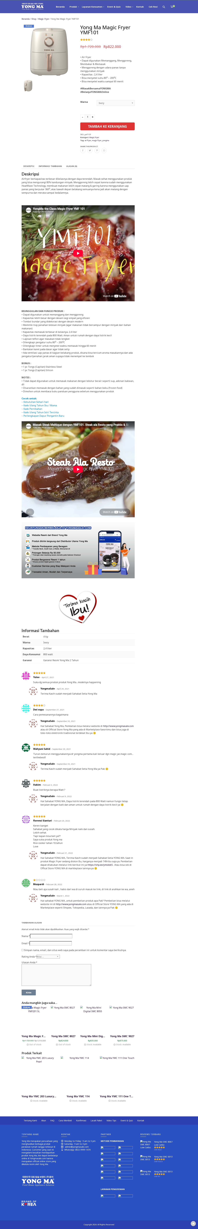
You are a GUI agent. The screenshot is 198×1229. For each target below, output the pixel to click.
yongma (105, 140)
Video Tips (111, 1120)
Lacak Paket (96, 1120)
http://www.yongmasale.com (118, 726)
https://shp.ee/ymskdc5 (100, 864)
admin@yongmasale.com (77, 1146)
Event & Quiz (114, 6)
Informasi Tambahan (50, 166)
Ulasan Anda (29, 962)
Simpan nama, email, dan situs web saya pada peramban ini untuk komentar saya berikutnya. (75, 950)
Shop (33, 18)
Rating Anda (29, 956)
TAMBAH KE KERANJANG (107, 126)
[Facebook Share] (82, 150)
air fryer (88, 140)
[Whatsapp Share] (104, 150)
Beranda (60, 6)
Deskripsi (28, 166)
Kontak (140, 6)
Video (128, 6)
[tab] (29, 166)
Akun (43, 1120)
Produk (73, 6)
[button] (164, 6)
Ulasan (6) (71, 166)
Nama (26, 936)
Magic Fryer (43, 18)
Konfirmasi (81, 1120)
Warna (84, 102)
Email (26, 943)
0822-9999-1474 (82, 1149)
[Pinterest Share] (97, 150)
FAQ (52, 1120)
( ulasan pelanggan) (100, 40)
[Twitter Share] (89, 150)
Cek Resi (153, 6)
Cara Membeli (65, 1120)
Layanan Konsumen (92, 6)
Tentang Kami (30, 1120)
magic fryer (96, 140)
